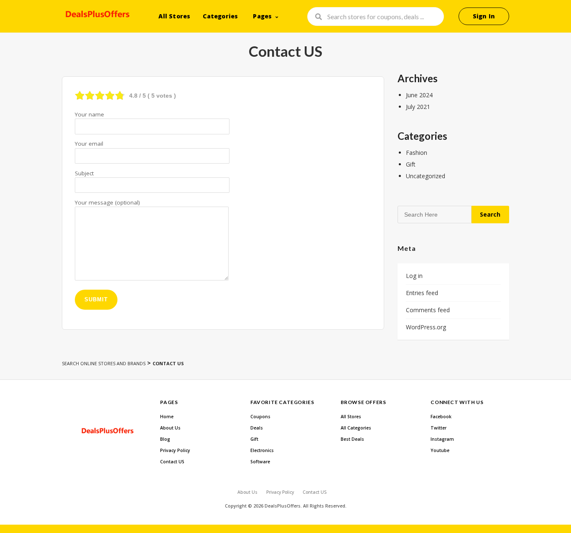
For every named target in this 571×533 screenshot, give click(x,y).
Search (490, 214)
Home (166, 416)
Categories (220, 16)
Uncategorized (425, 176)
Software (260, 462)
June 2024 (419, 95)
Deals (256, 428)
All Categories (356, 428)
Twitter (438, 428)
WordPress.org (426, 327)
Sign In (484, 16)
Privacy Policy (175, 450)
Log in (414, 276)
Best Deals (352, 439)
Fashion (416, 153)
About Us (170, 428)
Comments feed (428, 310)
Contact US (172, 462)
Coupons (260, 416)
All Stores (174, 16)
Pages (262, 16)
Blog (165, 439)
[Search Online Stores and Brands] (96, 15)
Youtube (440, 450)
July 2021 (418, 107)
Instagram (442, 439)
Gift (411, 164)
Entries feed (422, 293)
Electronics (262, 450)
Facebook (441, 416)
